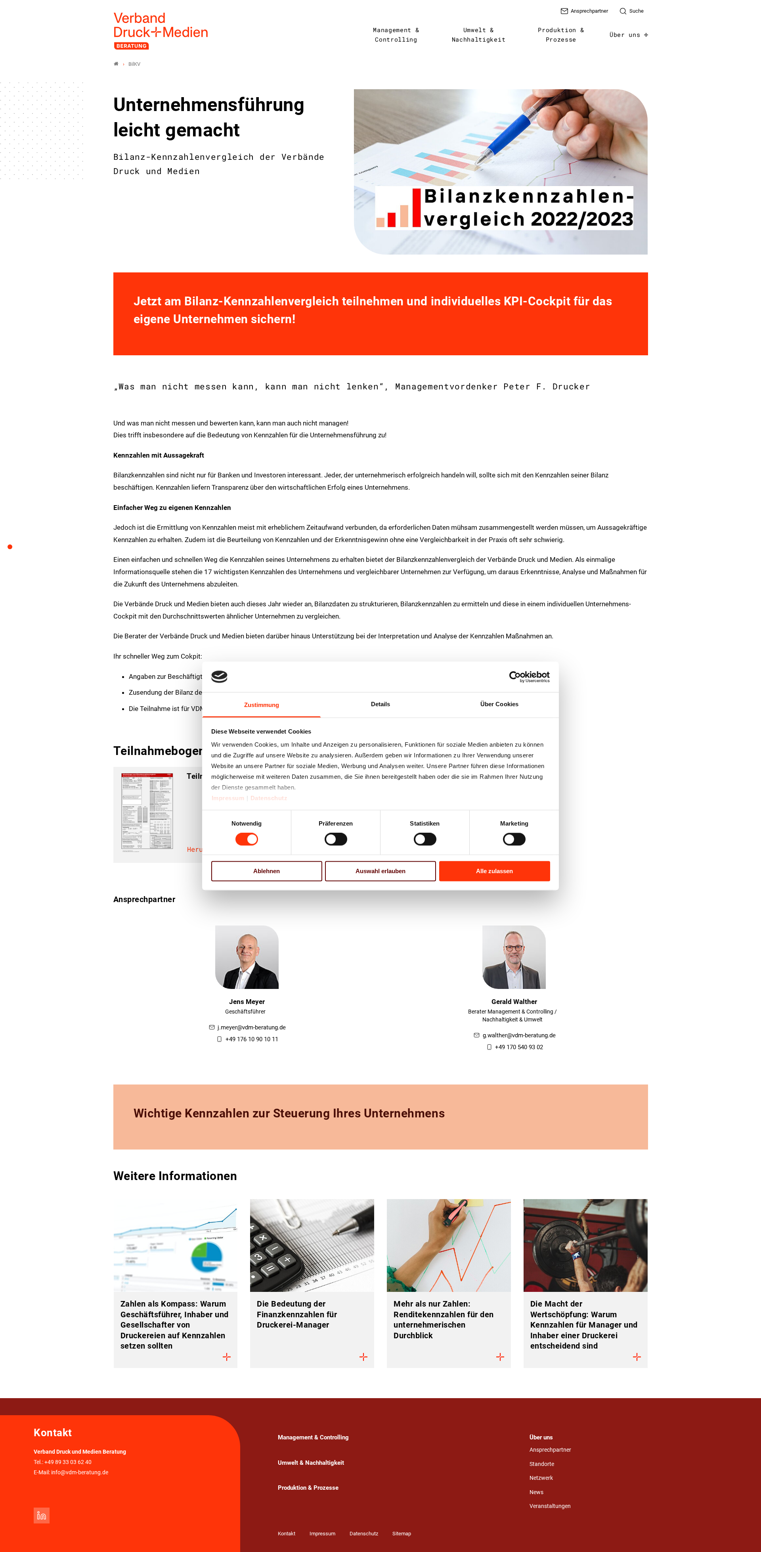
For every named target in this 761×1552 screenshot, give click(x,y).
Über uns (625, 34)
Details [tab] (380, 704)
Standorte (542, 1464)
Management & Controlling (396, 34)
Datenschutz (269, 798)
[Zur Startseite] (161, 31)
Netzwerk (541, 1478)
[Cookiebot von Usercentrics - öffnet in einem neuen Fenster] (515, 677)
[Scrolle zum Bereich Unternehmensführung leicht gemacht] (14, 549)
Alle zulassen (494, 871)
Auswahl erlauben (380, 871)
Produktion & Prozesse (561, 34)
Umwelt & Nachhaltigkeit (479, 34)
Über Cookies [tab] (499, 704)
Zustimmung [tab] (261, 704)
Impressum (228, 798)
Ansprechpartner (550, 1450)
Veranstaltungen (550, 1506)
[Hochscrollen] (744, 1535)
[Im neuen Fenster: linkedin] (42, 1515)
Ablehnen (266, 871)
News (536, 1492)
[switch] (336, 839)
